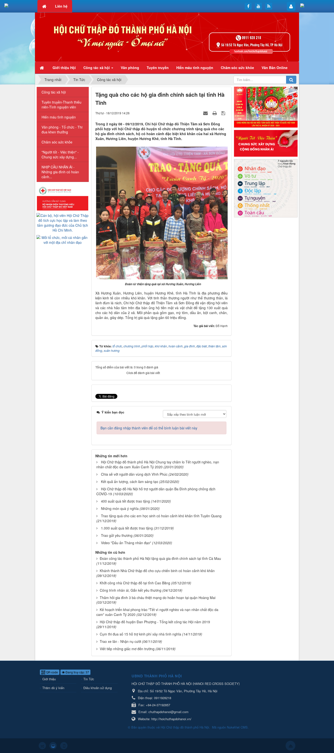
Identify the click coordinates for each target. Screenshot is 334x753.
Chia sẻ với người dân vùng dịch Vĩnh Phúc (134, 474)
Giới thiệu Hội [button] (64, 67)
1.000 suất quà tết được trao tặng (127, 528)
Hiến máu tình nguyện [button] (194, 67)
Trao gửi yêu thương (117, 535)
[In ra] (215, 112)
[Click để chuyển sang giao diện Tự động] (42, 745)
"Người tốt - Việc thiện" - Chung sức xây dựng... (60, 154)
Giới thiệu (49, 679)
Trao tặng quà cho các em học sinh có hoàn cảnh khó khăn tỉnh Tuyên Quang (161, 515)
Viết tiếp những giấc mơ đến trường (127, 648)
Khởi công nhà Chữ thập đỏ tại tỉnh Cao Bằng (135, 582)
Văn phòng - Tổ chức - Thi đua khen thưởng (62, 129)
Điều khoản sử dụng (97, 687)
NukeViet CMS (237, 727)
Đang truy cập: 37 (77, 672)
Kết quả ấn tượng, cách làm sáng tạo (129, 481)
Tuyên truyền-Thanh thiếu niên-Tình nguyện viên (61, 104)
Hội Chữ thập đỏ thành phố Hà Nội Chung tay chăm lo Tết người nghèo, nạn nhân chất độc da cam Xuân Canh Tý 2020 (157, 464)
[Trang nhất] (42, 67)
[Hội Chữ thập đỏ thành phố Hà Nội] (167, 36)
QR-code (51, 672)
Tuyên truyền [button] (158, 67)
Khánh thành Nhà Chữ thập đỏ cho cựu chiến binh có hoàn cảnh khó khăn (157, 570)
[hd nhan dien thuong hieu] (62, 198)
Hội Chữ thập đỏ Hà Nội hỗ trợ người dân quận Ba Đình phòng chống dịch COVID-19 (155, 491)
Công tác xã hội (54, 92)
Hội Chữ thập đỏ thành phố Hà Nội (185, 727)
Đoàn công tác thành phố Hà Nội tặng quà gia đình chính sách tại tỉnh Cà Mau (160, 558)
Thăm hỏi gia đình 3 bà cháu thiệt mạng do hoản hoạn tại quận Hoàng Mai (157, 597)
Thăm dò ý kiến (53, 687)
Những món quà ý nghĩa (120, 508)
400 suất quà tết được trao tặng (125, 501)
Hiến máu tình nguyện (59, 117)
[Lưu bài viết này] (223, 112)
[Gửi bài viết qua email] (206, 112)
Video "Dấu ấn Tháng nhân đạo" (126, 542)
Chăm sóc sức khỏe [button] (237, 67)
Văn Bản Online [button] (275, 67)
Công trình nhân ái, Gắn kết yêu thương (130, 590)
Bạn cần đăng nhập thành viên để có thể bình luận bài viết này (148, 427)
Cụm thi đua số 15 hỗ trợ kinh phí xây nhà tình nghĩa (140, 634)
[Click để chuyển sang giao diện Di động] (63, 745)
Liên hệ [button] (61, 6)
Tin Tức (88, 679)
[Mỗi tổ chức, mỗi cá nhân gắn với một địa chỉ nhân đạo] (62, 239)
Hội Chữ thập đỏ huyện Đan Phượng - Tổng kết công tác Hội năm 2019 (155, 621)
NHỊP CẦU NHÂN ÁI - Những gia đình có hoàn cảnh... (60, 172)
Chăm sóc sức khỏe (57, 142)
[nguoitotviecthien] (266, 142)
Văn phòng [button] (130, 67)
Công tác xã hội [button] (97, 67)
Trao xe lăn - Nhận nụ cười (120, 641)
